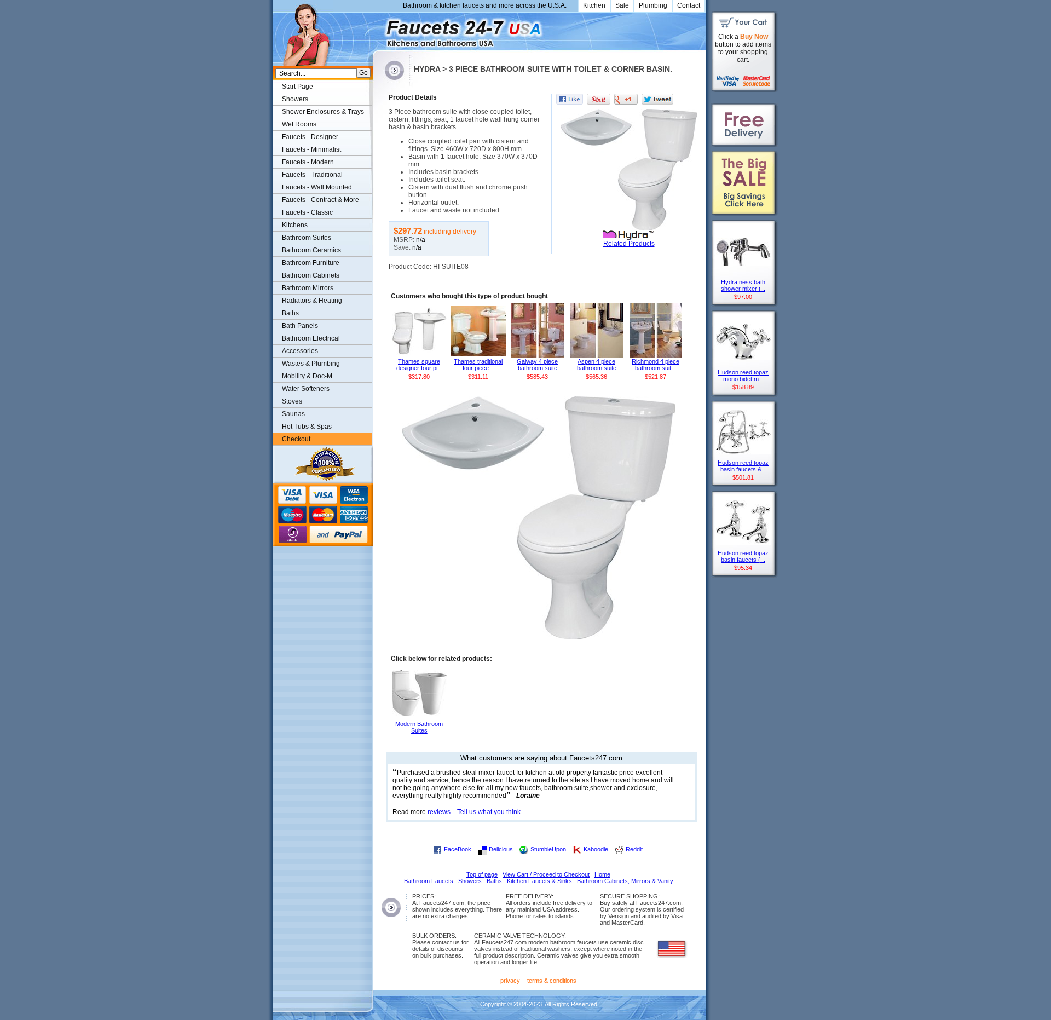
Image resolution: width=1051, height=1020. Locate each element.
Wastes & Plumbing (311, 363)
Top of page (482, 874)
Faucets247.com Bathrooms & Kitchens (378, 29)
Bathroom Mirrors (307, 288)
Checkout (296, 439)
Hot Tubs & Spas (307, 426)
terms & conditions (551, 980)
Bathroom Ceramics (311, 250)
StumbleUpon (548, 849)
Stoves (292, 401)
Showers (295, 99)
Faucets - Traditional (312, 174)
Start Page (297, 86)
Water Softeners (306, 389)
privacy (510, 980)
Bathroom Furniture (310, 263)
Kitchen (594, 5)
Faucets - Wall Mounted (317, 187)
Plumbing (653, 5)
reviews (439, 812)
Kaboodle (596, 849)
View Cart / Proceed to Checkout (546, 874)
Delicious (501, 849)
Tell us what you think (489, 812)
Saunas (293, 414)
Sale (622, 5)
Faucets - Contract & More (320, 200)
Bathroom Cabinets (310, 275)
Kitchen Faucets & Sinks (539, 881)
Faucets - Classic (307, 212)
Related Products (629, 243)
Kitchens (295, 225)
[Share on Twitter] (657, 99)
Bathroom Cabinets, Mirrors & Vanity (625, 881)
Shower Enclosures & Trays (323, 112)
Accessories (300, 351)
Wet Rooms (299, 124)
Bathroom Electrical (311, 338)
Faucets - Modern (308, 162)
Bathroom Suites (306, 237)
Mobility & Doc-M (307, 376)
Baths (290, 313)
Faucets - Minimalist (311, 149)
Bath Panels (300, 326)
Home (602, 874)
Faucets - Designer (310, 137)
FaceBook (457, 849)
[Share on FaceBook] (569, 99)
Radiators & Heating (312, 300)
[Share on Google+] (626, 99)
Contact (688, 5)
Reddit (634, 849)
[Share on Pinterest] (598, 99)
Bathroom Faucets (428, 881)
